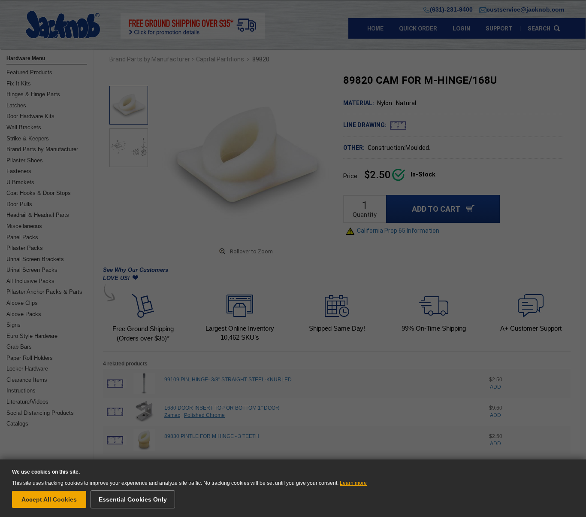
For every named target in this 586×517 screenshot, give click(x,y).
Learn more (353, 483)
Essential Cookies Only (133, 499)
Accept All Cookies (49, 499)
